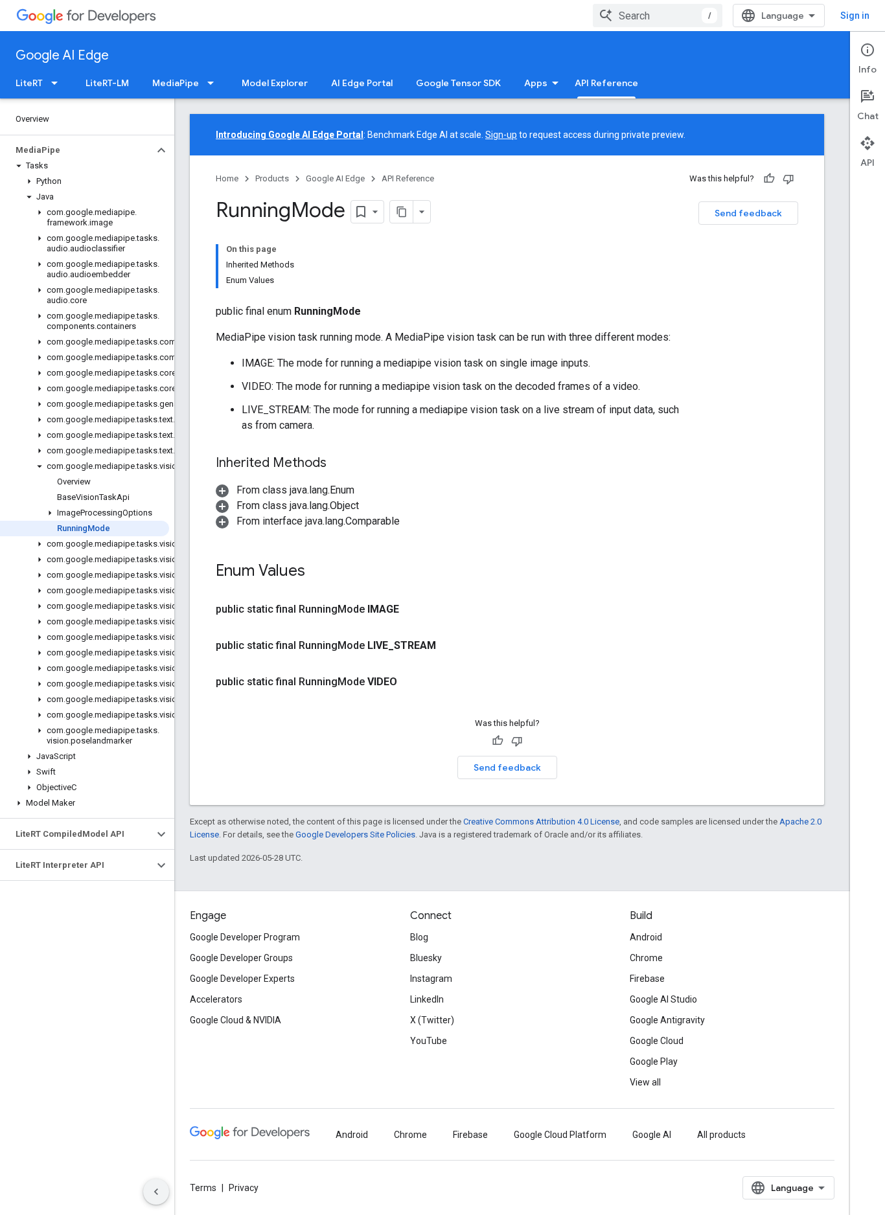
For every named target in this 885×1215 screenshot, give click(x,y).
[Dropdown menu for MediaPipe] (214, 82)
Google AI (651, 1135)
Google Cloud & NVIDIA (235, 1020)
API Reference (606, 83)
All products (721, 1135)
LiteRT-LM (107, 83)
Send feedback (748, 213)
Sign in (854, 15)
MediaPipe (175, 83)
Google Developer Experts (242, 978)
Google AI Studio (663, 999)
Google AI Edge (62, 55)
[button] (77, 150)
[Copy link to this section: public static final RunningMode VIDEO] (413, 682)
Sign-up (501, 135)
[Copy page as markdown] (401, 212)
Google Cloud (657, 1041)
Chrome (646, 958)
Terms (203, 1188)
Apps (535, 83)
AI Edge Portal (362, 83)
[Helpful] (769, 178)
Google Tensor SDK (458, 83)
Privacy (244, 1188)
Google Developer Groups (241, 958)
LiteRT (29, 83)
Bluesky (426, 958)
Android (646, 937)
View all (645, 1082)
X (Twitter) (432, 1020)
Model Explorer (275, 83)
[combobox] (657, 15)
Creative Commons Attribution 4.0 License (541, 821)
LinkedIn (427, 999)
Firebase (647, 978)
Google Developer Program (245, 937)
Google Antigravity (667, 1020)
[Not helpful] (788, 178)
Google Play (654, 1061)
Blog (419, 937)
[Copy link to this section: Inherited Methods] (339, 463)
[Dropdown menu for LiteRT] (58, 82)
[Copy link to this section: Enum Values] (318, 572)
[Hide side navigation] (156, 1192)
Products (272, 178)
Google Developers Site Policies (355, 834)
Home (227, 178)
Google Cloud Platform (560, 1135)
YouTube (428, 1041)
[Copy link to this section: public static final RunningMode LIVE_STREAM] (452, 645)
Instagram (431, 978)
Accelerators (216, 999)
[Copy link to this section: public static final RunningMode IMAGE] (415, 609)
